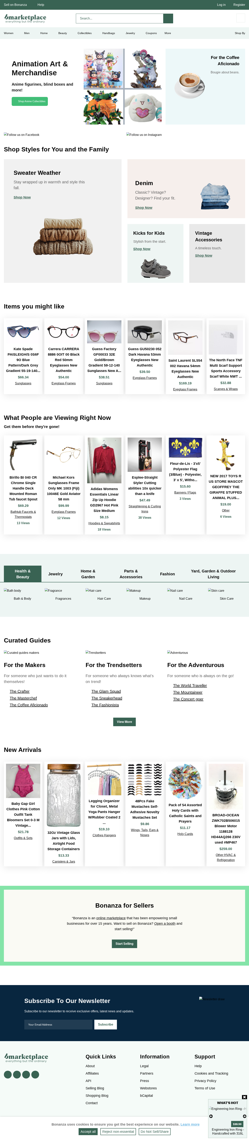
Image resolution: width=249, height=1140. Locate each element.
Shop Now (22, 197)
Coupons (151, 33)
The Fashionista (105, 705)
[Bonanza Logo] (25, 18)
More (168, 33)
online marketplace (111, 918)
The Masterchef (23, 698)
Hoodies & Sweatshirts (104, 523)
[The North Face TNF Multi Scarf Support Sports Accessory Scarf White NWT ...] (226, 356)
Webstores (148, 1088)
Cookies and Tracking (211, 1073)
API (88, 1081)
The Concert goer (188, 699)
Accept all (88, 1132)
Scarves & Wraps (226, 389)
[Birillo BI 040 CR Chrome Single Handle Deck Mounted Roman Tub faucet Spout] (23, 485)
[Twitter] (17, 1074)
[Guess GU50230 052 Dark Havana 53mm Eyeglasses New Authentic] (145, 356)
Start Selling (124, 943)
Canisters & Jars (63, 861)
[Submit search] (168, 18)
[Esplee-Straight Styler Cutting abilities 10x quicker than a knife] (145, 485)
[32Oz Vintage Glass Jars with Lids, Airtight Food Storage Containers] (64, 814)
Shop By (240, 33)
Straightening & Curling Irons (145, 509)
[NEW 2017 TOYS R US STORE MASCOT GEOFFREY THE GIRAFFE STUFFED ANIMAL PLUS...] (226, 485)
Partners (146, 1073)
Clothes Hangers (104, 835)
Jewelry (130, 33)
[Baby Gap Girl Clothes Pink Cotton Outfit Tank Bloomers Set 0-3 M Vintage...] (23, 814)
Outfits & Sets (23, 838)
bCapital (146, 1096)
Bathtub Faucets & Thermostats (23, 514)
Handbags (108, 33)
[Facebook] (8, 1074)
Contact (92, 1103)
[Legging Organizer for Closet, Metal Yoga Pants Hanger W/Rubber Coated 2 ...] (104, 814)
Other (226, 510)
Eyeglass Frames (64, 383)
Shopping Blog (97, 1096)
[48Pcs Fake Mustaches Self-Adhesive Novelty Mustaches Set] (145, 814)
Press (144, 1081)
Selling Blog (95, 1088)
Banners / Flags (185, 492)
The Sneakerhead (106, 698)
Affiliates (92, 1073)
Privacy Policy (205, 1081)
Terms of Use (205, 1088)
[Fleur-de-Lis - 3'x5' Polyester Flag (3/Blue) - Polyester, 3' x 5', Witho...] (185, 485)
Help (41, 4)
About (90, 1066)
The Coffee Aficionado (29, 705)
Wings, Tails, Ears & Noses (145, 832)
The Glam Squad (106, 691)
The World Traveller (190, 685)
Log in (221, 4)
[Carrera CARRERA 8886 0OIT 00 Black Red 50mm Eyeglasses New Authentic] (64, 356)
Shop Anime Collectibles (32, 101)
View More (124, 721)
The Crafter (20, 691)
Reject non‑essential (118, 1132)
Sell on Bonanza (15, 4)
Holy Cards (185, 834)
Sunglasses (23, 383)
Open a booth (164, 924)
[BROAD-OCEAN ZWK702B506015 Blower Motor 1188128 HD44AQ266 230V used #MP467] (226, 814)
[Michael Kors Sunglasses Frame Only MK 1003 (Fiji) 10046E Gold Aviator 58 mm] (64, 485)
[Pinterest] (26, 1074)
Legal (144, 1066)
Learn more (190, 1124)
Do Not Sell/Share (155, 1132)
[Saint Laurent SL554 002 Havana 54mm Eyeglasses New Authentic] (185, 356)
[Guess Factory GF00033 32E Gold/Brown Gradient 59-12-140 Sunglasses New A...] (104, 356)
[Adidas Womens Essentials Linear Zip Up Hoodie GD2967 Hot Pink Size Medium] (104, 485)
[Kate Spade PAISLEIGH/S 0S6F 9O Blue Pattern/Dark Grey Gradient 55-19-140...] (23, 356)
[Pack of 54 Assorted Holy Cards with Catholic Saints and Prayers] (185, 814)
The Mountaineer (188, 692)
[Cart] (240, 18)
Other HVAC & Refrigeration (226, 857)
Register (239, 4)
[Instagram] (35, 1074)
